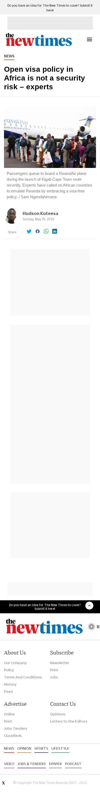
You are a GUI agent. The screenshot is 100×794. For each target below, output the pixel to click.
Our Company (15, 663)
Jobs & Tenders (32, 764)
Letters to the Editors (68, 721)
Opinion (24, 748)
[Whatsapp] (46, 231)
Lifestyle (60, 748)
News (9, 56)
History (10, 684)
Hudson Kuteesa (40, 213)
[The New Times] (38, 45)
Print (54, 670)
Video (9, 764)
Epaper (55, 764)
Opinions (57, 714)
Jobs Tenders (15, 728)
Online (9, 714)
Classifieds (13, 735)
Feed (8, 691)
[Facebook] (37, 231)
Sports (41, 748)
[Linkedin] (54, 231)
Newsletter (59, 663)
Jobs (54, 677)
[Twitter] (29, 231)
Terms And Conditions (23, 677)
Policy (9, 670)
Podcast (73, 764)
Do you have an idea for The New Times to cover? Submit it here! (45, 606)
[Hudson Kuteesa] (12, 222)
